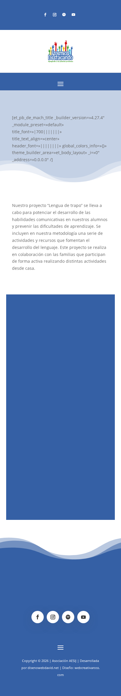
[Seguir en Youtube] (73, 14)
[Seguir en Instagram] (54, 14)
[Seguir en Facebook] (45, 14)
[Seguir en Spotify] (64, 14)
